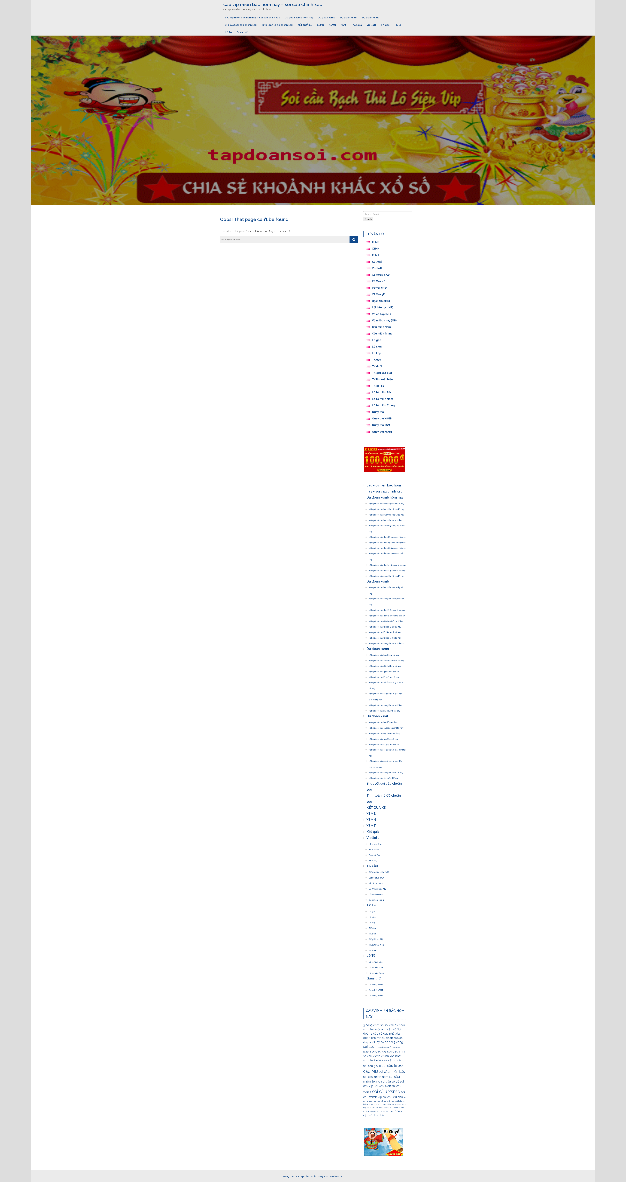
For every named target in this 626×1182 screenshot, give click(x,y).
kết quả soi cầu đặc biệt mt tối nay (385, 732)
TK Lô (398, 24)
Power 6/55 (379, 287)
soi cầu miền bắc (392, 1071)
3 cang (368, 1025)
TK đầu (376, 359)
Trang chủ (288, 1176)
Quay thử (242, 32)
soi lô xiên (371, 1107)
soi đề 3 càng (388, 1111)
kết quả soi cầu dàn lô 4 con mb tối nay (387, 569)
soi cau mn (396, 1051)
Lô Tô (228, 32)
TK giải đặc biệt (382, 372)
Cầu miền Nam (381, 327)
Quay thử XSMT (382, 425)
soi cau (368, 1047)
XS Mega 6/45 (381, 274)
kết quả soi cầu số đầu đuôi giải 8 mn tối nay (386, 681)
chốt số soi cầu (383, 1025)
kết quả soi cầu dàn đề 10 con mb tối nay (386, 552)
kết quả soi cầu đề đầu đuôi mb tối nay (387, 620)
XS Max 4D (378, 281)
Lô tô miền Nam (382, 399)
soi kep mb (378, 1101)
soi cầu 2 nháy (373, 1060)
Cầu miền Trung (382, 333)
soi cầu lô (389, 1066)
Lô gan (376, 340)
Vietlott (371, 24)
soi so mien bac (369, 1111)
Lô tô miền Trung (383, 405)
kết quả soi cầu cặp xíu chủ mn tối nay (386, 659)
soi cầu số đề (390, 1081)
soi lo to (398, 1101)
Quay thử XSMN (382, 431)
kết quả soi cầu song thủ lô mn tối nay (386, 704)
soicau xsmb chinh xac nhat (382, 1056)
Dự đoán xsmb (326, 17)
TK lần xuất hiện (382, 379)
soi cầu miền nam (375, 1076)
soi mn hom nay (397, 1107)
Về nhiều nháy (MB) (384, 320)
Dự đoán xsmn (348, 17)
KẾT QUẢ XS (305, 24)
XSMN (332, 24)
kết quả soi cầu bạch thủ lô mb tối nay (386, 519)
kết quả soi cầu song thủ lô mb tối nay (386, 642)
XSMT (344, 24)
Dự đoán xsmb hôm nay (299, 17)
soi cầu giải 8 (372, 1066)
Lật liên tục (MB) (382, 307)
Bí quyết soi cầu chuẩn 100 (241, 24)
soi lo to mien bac (378, 1104)
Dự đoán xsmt (370, 17)
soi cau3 (379, 1047)
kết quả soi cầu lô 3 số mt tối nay (384, 743)
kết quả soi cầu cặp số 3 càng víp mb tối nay (387, 524)
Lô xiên (377, 346)
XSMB (320, 24)
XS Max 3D (378, 294)
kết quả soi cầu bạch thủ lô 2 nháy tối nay (386, 586)
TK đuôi (377, 366)
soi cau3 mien (390, 1047)
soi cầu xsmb (386, 1091)
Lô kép (376, 353)
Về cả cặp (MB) (381, 314)
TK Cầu (385, 24)
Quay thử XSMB (382, 418)
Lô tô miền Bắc (382, 392)
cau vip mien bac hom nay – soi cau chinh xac (272, 4)
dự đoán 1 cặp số (384, 1029)
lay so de (382, 1042)
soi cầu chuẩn (393, 1060)
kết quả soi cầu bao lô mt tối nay (384, 721)
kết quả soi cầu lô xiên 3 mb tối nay (385, 631)
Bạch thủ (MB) (381, 301)
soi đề (379, 1111)
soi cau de (378, 1051)
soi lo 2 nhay (389, 1101)
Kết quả (357, 24)
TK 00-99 (378, 385)
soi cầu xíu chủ (393, 1097)
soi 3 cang (396, 1042)
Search (368, 219)
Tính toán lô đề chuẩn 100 (277, 24)
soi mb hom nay (382, 1107)
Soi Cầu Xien (382, 1086)
